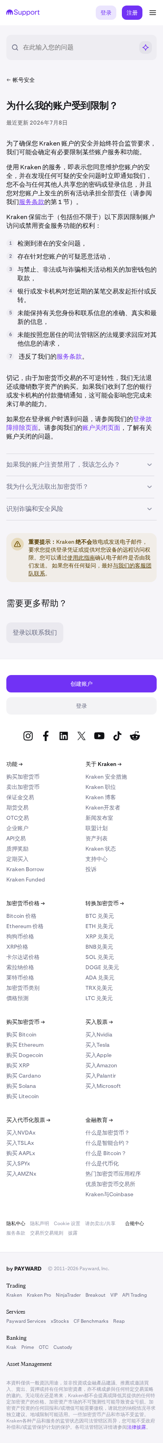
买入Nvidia (98, 1034)
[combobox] (78, 47)
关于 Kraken (103, 764)
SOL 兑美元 (99, 957)
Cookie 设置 (67, 1223)
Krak (11, 1347)
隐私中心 (15, 1223)
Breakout (95, 1295)
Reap (119, 1321)
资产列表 (96, 838)
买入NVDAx (21, 1132)
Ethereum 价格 (25, 926)
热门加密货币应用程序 (113, 1173)
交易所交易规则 (46, 1233)
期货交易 (17, 807)
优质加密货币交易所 (110, 1184)
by (24, 1268)
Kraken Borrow (25, 869)
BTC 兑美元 (99, 915)
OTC (44, 1347)
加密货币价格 (25, 903)
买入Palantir (100, 1075)
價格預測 (17, 998)
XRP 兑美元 (99, 936)
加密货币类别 (23, 987)
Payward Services (26, 1321)
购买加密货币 (23, 776)
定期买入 (17, 858)
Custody (62, 1347)
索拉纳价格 (20, 967)
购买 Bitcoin (21, 1034)
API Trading (134, 1295)
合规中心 (134, 1223)
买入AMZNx (21, 1173)
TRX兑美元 (99, 987)
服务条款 (69, 356)
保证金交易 (20, 797)
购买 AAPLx (20, 1153)
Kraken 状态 (100, 848)
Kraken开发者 (102, 807)
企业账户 (17, 828)
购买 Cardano (23, 1075)
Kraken (14, 1295)
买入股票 (99, 1021)
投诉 (91, 869)
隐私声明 (39, 1223)
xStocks (60, 1321)
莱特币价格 (20, 977)
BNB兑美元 (99, 946)
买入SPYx (18, 1163)
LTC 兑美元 (99, 998)
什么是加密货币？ (107, 1132)
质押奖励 (17, 848)
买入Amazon (101, 1065)
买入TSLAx (20, 1142)
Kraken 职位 (100, 787)
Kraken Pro (39, 1295)
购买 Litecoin (22, 1096)
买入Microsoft (103, 1085)
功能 (14, 764)
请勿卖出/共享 (100, 1223)
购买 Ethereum (25, 1044)
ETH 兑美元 (99, 926)
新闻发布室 (99, 817)
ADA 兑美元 (99, 977)
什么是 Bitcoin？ (106, 1153)
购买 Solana (21, 1085)
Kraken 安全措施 (106, 776)
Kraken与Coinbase (109, 1194)
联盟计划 (96, 828)
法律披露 (136, 1427)
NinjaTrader (68, 1295)
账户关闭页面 (101, 428)
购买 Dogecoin (24, 1055)
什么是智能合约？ (107, 1142)
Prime (27, 1347)
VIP (114, 1295)
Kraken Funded (25, 879)
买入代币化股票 (28, 1119)
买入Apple (98, 1055)
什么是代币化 (102, 1163)
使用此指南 (81, 557)
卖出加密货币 (23, 787)
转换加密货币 (104, 903)
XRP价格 (17, 946)
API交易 (16, 838)
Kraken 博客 (100, 797)
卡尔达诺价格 (23, 957)
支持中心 (96, 858)
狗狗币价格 (20, 936)
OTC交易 (17, 817)
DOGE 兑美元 (102, 967)
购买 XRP (17, 1065)
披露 (73, 1233)
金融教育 (99, 1119)
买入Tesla (97, 1044)
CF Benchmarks (91, 1321)
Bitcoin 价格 (21, 915)
